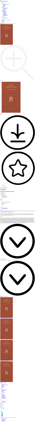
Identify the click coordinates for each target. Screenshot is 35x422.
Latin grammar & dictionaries (5, 208)
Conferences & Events (4, 401)
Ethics (2, 391)
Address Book (3, 395)
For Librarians (4, 12)
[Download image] (17, 149)
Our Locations (4, 13)
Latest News (4, 17)
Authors (2, 7)
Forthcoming (4, 5)
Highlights (3, 386)
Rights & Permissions (4, 397)
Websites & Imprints (5, 15)
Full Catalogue (4, 3)
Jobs (2, 398)
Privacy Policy (3, 419)
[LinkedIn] (2, 416)
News (2, 16)
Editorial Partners (5, 10)
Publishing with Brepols (4, 389)
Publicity (3, 387)
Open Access (4, 9)
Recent (2, 385)
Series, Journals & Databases (6, 4)
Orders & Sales (4, 11)
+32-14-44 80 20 (3, 408)
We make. (4, 418)
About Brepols (4, 14)
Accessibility (3, 420)
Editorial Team (4, 8)
